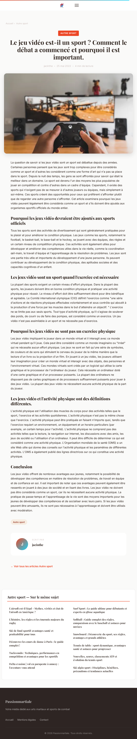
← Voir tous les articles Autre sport (32, 566)
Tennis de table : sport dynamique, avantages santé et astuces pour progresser (99, 647)
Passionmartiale (18, 701)
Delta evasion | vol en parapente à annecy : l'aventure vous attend (34, 665)
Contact (44, 719)
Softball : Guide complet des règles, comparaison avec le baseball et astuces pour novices (99, 623)
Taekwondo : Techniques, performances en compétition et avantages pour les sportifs (34, 654)
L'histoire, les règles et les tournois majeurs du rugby (36, 621)
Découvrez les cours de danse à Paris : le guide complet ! (36, 643)
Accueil (9, 23)
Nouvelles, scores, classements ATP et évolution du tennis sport (95, 658)
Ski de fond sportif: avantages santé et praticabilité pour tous (31, 632)
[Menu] (76, 5)
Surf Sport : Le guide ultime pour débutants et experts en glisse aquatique (100, 610)
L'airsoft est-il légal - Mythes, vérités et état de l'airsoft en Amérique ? (36, 610)
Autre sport (22, 23)
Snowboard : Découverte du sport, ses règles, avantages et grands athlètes (99, 636)
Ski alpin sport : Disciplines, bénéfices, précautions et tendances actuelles (96, 669)
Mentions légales (26, 719)
